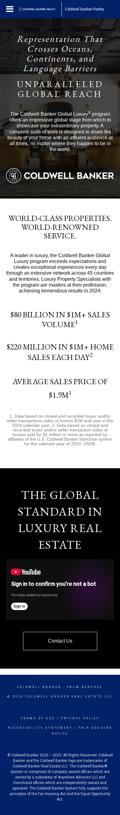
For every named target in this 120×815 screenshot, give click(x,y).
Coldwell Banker (39, 687)
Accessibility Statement (40, 727)
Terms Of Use (38, 718)
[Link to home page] (40, 9)
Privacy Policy (80, 718)
